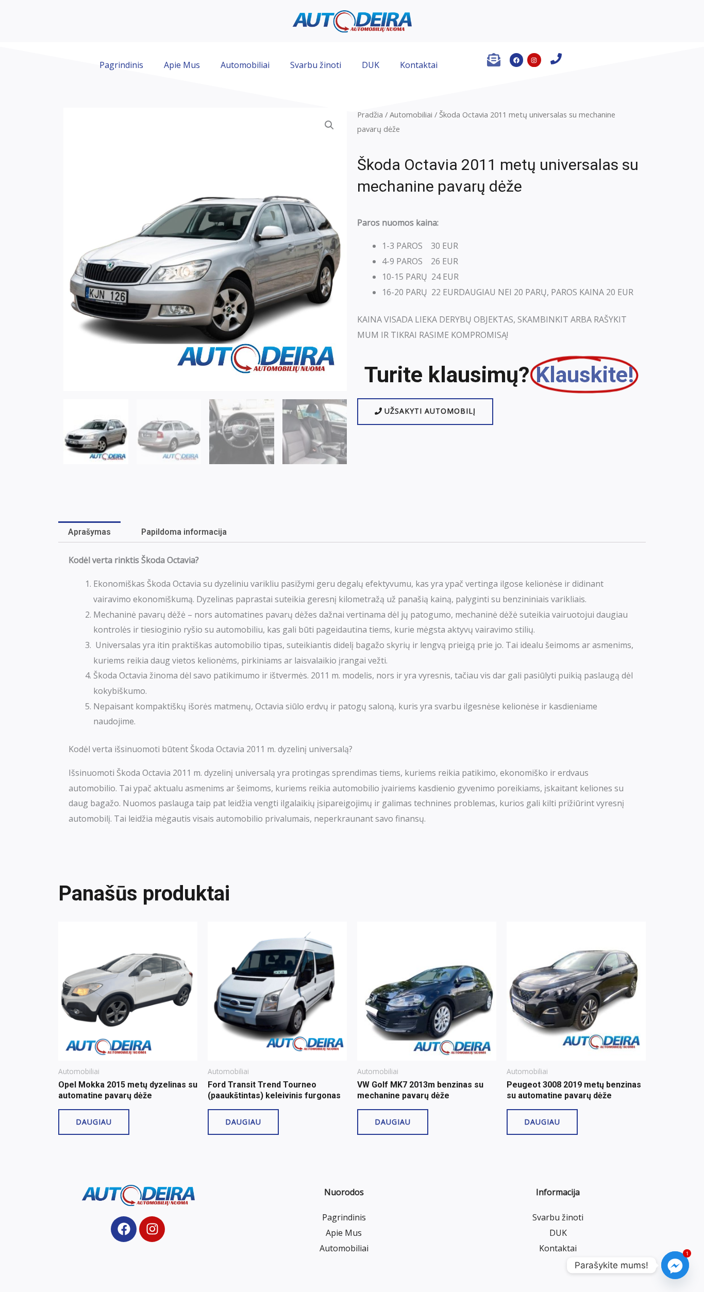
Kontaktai (419, 65)
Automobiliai (245, 65)
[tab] (89, 532)
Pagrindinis (121, 65)
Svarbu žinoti (315, 65)
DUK (370, 65)
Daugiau (94, 1122)
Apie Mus (182, 65)
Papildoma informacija (184, 532)
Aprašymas (89, 532)
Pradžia (370, 114)
